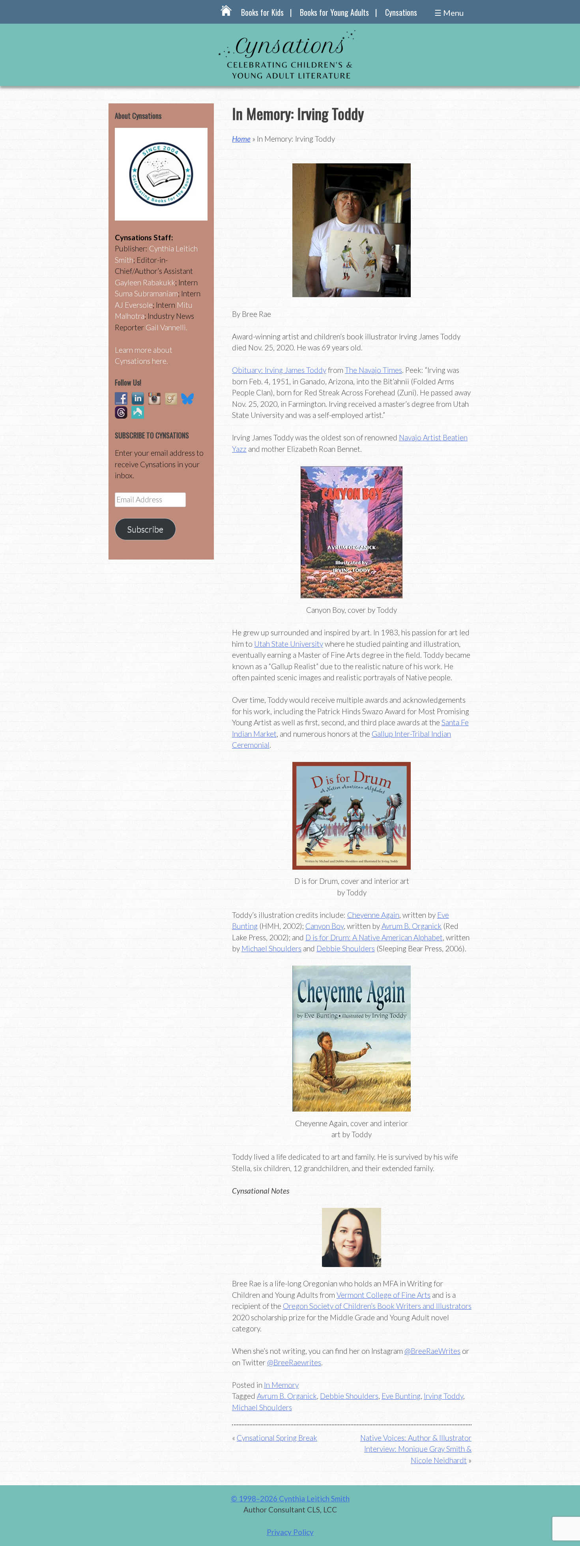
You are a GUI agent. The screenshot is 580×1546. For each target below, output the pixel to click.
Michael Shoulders (271, 948)
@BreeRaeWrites (432, 1350)
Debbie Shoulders (345, 948)
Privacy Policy (290, 1532)
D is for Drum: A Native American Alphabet (374, 937)
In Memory (281, 1384)
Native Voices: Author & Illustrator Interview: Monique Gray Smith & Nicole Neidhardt (415, 1449)
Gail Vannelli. (166, 327)
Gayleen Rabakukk (145, 282)
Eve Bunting (401, 1395)
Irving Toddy (443, 1395)
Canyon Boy (324, 925)
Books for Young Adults (334, 12)
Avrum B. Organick (412, 925)
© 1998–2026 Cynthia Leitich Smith (290, 1498)
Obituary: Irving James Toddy (279, 369)
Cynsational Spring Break (277, 1437)
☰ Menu (449, 12)
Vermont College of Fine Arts (383, 1294)
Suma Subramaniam (146, 293)
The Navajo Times (373, 369)
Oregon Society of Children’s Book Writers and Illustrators (377, 1305)
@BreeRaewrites (294, 1362)
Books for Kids (262, 12)
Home (241, 138)
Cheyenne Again (373, 914)
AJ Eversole (134, 304)
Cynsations (401, 12)
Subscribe (145, 529)
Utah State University (288, 643)
